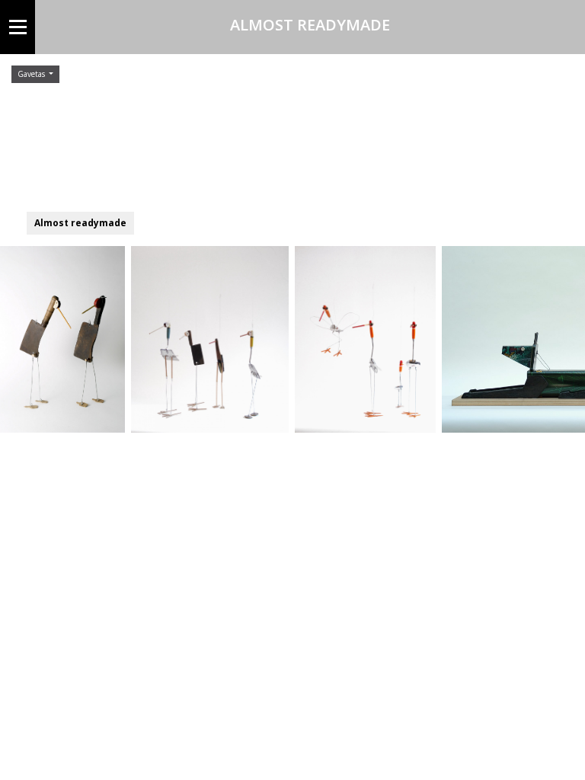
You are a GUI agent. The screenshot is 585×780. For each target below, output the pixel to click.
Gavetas (32, 74)
